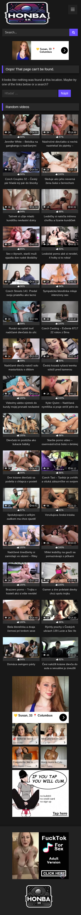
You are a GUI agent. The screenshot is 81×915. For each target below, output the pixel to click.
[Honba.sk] (33, 14)
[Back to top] (69, 903)
